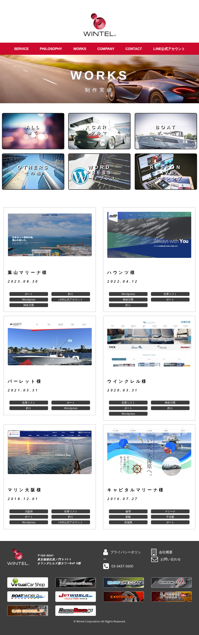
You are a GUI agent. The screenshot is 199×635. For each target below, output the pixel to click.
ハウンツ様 (121, 272)
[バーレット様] (50, 347)
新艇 (128, 516)
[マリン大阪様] (50, 456)
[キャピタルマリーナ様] (149, 456)
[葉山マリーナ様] (50, 238)
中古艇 (170, 516)
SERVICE (21, 49)
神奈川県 (28, 305)
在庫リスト (170, 294)
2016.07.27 (122, 498)
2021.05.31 (23, 390)
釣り (70, 294)
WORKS (79, 49)
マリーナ (170, 511)
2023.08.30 (23, 281)
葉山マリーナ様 (28, 272)
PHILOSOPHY (51, 49)
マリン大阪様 (25, 490)
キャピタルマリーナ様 (136, 490)
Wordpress (28, 299)
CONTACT (133, 49)
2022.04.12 (122, 281)
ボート (29, 294)
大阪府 (29, 511)
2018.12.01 (23, 498)
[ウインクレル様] (149, 347)
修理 (128, 511)
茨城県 (128, 522)
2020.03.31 (122, 390)
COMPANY (105, 49)
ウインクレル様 (127, 381)
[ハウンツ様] (149, 238)
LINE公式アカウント (169, 49)
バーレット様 (25, 381)
